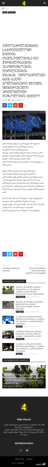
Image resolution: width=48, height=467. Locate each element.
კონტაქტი (29, 459)
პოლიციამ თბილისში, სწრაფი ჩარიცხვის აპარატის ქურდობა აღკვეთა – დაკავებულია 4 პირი (28, 334)
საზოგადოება (21, 297)
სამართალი (20, 339)
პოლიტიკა (21, 9)
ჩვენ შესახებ (19, 459)
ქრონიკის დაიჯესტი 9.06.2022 (10, 269)
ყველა (13, 9)
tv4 (9, 100)
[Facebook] (21, 450)
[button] (44, 3)
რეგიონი (19, 326)
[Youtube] (27, 450)
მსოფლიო (20, 311)
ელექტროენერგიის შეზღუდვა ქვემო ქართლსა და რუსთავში (35, 270)
